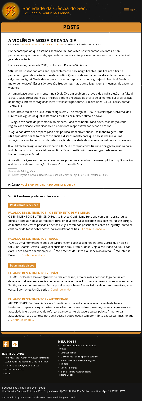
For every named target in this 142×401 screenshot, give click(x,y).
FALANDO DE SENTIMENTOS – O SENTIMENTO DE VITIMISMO (49, 213)
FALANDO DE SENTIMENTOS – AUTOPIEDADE (38, 299)
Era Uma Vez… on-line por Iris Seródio (79, 356)
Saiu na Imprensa (69, 367)
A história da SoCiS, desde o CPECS (22, 365)
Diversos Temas (68, 352)
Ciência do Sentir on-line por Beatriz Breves (42, 44)
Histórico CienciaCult (15, 369)
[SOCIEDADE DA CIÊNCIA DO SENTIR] (46, 11)
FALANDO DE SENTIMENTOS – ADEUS (33, 239)
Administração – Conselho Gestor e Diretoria (27, 357)
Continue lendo (93, 229)
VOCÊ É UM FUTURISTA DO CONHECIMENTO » (48, 184)
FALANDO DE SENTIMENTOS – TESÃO (33, 273)
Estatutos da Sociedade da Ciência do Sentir (26, 361)
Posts (7, 373)
